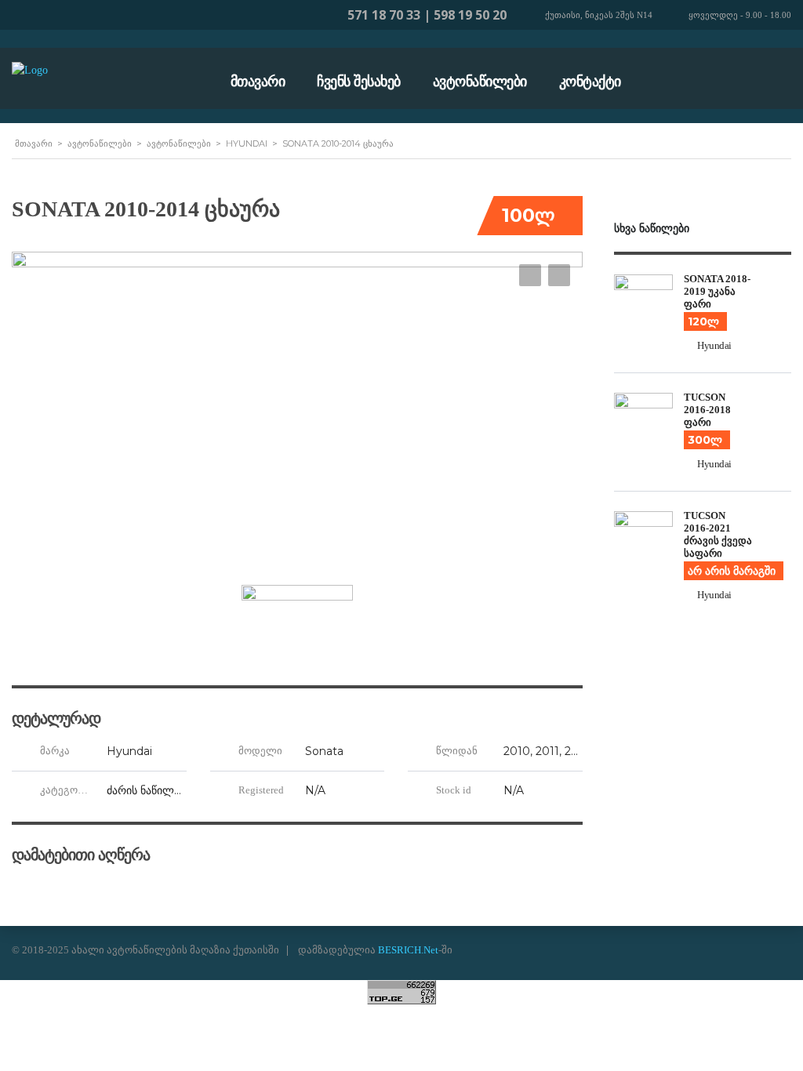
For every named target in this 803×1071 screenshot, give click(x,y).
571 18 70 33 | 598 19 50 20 (427, 15)
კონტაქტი (590, 81)
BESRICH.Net (408, 950)
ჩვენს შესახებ (359, 81)
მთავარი (258, 81)
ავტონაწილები (480, 81)
